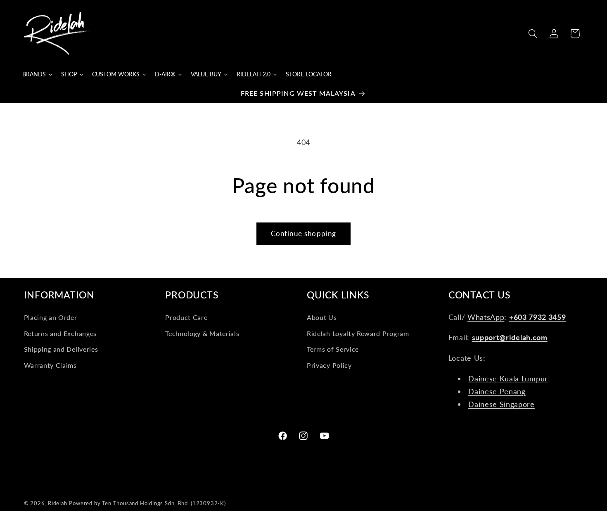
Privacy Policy (329, 365)
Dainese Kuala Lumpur (508, 378)
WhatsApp (486, 317)
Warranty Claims (50, 365)
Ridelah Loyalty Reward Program (358, 333)
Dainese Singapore (501, 404)
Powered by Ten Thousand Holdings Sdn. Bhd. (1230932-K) (147, 503)
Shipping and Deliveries (61, 349)
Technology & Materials (202, 333)
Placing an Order (50, 317)
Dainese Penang (497, 391)
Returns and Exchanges (60, 333)
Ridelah (57, 503)
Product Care (186, 317)
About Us (322, 317)
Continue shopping (304, 233)
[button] (532, 33)
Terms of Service (333, 349)
